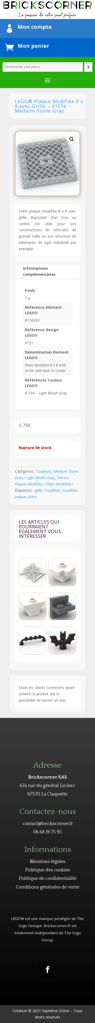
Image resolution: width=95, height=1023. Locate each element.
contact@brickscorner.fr (47, 823)
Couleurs (43, 471)
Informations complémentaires (39, 271)
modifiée (69, 490)
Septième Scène (55, 1010)
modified (52, 490)
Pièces (62, 477)
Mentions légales (47, 861)
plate (32, 496)
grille (39, 490)
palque (20, 496)
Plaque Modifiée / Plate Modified (43, 483)
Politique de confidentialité (47, 878)
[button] (72, 139)
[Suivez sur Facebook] (47, 970)
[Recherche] (88, 67)
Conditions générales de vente (47, 887)
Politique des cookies (47, 870)
